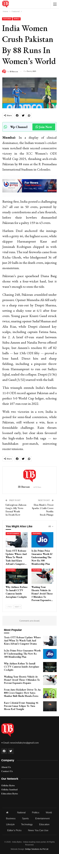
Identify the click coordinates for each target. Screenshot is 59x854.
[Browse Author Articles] (29, 476)
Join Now (45, 127)
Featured (7, 19)
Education (44, 824)
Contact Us (7, 771)
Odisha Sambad (9, 789)
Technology (27, 824)
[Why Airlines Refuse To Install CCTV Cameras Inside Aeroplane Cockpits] (17, 576)
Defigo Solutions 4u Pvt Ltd (36, 849)
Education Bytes (9, 793)
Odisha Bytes (8, 785)
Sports (25, 818)
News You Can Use (38, 830)
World (17, 19)
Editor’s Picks (14, 830)
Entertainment (13, 533)
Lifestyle (10, 824)
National (21, 812)
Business (11, 818)
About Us (6, 767)
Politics (35, 812)
